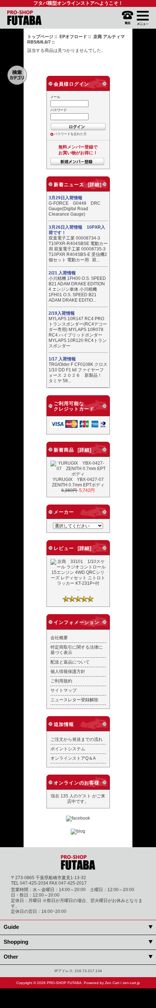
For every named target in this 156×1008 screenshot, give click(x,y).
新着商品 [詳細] (72, 450)
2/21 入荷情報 (62, 273)
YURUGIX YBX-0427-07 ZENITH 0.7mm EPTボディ (80, 482)
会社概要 (59, 637)
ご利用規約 (61, 680)
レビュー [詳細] (72, 548)
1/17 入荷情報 (62, 359)
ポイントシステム (67, 748)
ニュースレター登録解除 (74, 699)
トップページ (40, 36)
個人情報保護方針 (67, 671)
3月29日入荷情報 (65, 197)
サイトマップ (63, 690)
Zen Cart (112, 983)
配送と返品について (70, 662)
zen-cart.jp (131, 983)
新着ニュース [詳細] (78, 184)
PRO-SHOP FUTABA (64, 983)
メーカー (64, 512)
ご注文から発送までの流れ (76, 739)
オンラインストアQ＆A (73, 758)
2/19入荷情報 (62, 313)
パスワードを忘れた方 (70, 134)
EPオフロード (73, 36)
